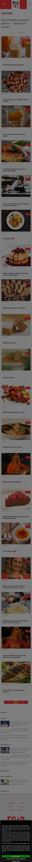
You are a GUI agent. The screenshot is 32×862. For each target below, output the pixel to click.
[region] (16, 841)
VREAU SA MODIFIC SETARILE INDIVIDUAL (16, 858)
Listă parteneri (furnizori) (6, 853)
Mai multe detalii (8, 830)
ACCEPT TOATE (16, 856)
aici (8, 837)
